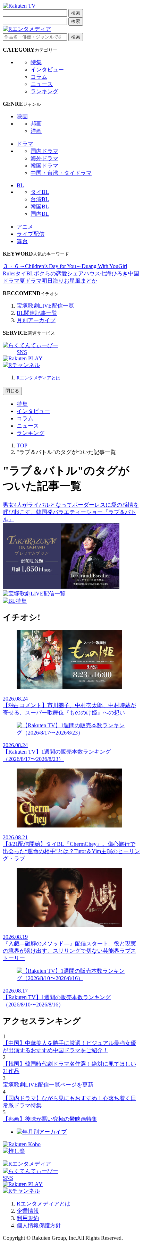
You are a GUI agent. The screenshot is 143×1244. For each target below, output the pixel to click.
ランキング (44, 91)
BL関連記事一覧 (37, 313)
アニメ (25, 227)
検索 (75, 13)
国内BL (40, 214)
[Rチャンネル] (21, 365)
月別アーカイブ (36, 320)
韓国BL (40, 206)
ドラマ (25, 144)
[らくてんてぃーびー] (30, 345)
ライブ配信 (30, 234)
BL (20, 185)
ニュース (42, 84)
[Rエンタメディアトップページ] (27, 1164)
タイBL (40, 192)
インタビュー (47, 69)
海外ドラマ (44, 158)
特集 (36, 62)
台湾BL (40, 199)
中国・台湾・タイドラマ (61, 173)
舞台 (22, 241)
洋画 (36, 131)
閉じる (12, 390)
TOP (22, 445)
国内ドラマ (44, 151)
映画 (22, 116)
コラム (39, 77)
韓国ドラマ (44, 166)
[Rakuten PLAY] (23, 358)
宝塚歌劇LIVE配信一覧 (45, 306)
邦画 (36, 124)
